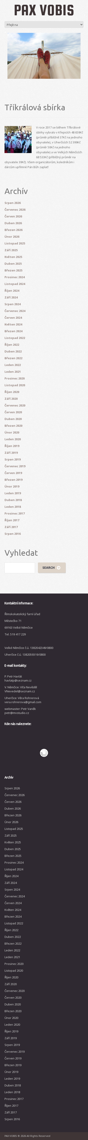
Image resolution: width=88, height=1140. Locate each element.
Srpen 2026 (13, 203)
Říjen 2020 (12, 392)
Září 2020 (11, 399)
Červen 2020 (13, 412)
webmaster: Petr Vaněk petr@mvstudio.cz (20, 711)
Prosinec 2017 (15, 513)
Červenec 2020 (15, 405)
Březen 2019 (13, 480)
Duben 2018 (13, 500)
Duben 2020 (13, 419)
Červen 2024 (13, 318)
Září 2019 (11, 453)
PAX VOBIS (44, 9)
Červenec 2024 (15, 311)
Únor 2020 (12, 432)
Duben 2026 (13, 223)
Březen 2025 (13, 270)
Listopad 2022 (15, 338)
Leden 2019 (13, 493)
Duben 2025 (13, 264)
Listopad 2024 (15, 284)
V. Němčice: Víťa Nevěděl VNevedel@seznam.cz (21, 689)
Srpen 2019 (13, 459)
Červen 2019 (13, 473)
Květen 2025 (13, 257)
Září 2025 (11, 250)
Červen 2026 (13, 216)
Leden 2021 (13, 372)
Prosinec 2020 (15, 378)
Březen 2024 (13, 331)
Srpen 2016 (13, 534)
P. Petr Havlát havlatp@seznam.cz (18, 678)
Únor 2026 (12, 237)
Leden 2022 (13, 365)
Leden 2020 (13, 439)
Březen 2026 (13, 230)
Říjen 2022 (12, 345)
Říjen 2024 (12, 291)
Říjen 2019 (12, 446)
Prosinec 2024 (15, 277)
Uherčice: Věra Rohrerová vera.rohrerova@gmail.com (23, 700)
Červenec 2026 (15, 210)
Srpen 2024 (13, 304)
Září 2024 (11, 297)
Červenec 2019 (15, 466)
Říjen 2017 (12, 520)
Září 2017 (11, 527)
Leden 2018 (13, 507)
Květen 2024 (13, 324)
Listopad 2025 (15, 243)
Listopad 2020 (15, 385)
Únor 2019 (12, 486)
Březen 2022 (13, 358)
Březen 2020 (13, 426)
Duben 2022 (13, 351)
